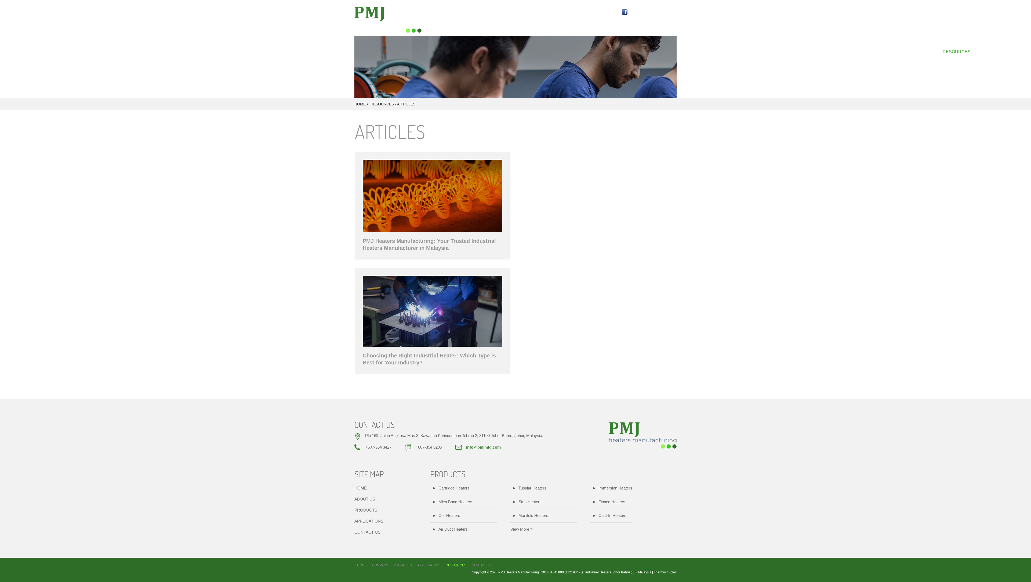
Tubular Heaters (532, 488)
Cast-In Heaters (612, 515)
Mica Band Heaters (455, 501)
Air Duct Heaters (453, 529)
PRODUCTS (872, 51)
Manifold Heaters (533, 515)
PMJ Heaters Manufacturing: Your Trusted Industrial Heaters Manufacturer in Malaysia (429, 244)
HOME (804, 51)
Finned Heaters (611, 501)
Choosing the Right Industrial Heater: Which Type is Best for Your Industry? (429, 359)
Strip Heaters (530, 501)
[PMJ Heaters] (624, 12)
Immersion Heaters (615, 488)
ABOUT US (364, 499)
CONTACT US (998, 51)
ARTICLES (406, 104)
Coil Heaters (449, 515)
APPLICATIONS (913, 51)
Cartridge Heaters (454, 488)
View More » (521, 529)
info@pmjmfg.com (659, 12)
